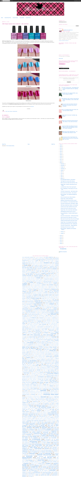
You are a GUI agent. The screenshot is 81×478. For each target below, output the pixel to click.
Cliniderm (55, 282)
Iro (40, 316)
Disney (50, 290)
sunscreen (52, 470)
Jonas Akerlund (37, 323)
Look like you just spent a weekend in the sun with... (69, 206)
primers (48, 463)
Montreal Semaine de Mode (39, 356)
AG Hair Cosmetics (48, 257)
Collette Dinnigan (48, 283)
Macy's (28, 346)
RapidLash (24, 380)
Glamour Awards (41, 306)
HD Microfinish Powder (27, 309)
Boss (29, 272)
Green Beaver (25, 308)
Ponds (41, 374)
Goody (38, 307)
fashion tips (32, 440)
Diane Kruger (24, 290)
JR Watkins (40, 317)
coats (33, 431)
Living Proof (49, 342)
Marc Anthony (53, 347)
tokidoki (55, 472)
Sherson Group (25, 394)
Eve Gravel (29, 299)
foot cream (54, 440)
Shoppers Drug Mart (51, 394)
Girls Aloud (46, 305)
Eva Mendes (53, 298)
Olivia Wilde (30, 366)
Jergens (39, 321)
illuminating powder (27, 449)
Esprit (28, 298)
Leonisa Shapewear (27, 340)
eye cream (33, 436)
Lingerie (57, 340)
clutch (29, 431)
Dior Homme (40, 290)
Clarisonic (38, 282)
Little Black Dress (40, 342)
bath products (30, 424)
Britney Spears (29, 273)
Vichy (50, 415)
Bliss (38, 271)
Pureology (48, 376)
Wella (34, 418)
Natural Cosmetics (41, 359)
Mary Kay (38, 349)
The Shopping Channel (45, 407)
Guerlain (37, 308)
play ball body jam (26, 462)
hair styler (41, 446)
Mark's (55, 348)
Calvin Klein (39, 274)
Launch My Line (44, 338)
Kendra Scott (44, 330)
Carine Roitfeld (54, 275)
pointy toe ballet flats (35, 462)
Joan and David (39, 322)
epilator (29, 435)
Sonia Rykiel (48, 398)
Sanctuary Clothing (47, 388)
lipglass (24, 453)
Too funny (52, 409)
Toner (38, 409)
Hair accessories (53, 309)
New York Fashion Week (28, 362)
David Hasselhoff (51, 288)
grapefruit (24, 444)
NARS (23, 358)
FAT (39, 299)
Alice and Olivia (50, 259)
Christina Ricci (56, 281)
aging (38, 423)
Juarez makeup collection (32, 324)
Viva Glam (57, 416)
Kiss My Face (39, 332)
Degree (35, 289)
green (30, 444)
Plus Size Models (35, 374)
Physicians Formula (53, 373)
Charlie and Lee (31, 279)
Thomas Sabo (30, 408)
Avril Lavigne (35, 265)
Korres (57, 332)
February (62, 231)
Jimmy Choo (24, 322)
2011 (61, 240)
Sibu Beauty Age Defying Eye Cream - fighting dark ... (69, 223)
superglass (24, 471)
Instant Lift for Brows (33, 316)
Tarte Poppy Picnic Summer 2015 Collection (68, 181)
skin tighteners (34, 468)
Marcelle (33, 348)
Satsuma (29, 389)
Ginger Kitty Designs (28, 305)
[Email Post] (3, 110)
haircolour (55, 446)
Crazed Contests (15, 17)
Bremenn (53, 272)
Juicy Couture (42, 324)
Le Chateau (33, 339)
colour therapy (46, 431)
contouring (45, 432)
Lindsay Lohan (50, 340)
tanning (24, 472)
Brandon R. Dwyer (47, 272)
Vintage (48, 416)
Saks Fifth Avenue (25, 388)
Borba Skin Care (54, 271)
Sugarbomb (55, 401)
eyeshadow (36, 439)
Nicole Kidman (44, 362)
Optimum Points (50, 366)
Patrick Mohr (37, 371)
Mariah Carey (42, 348)
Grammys (55, 307)
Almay (37, 260)
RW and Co (24, 379)
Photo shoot (26, 373)
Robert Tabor (26, 383)
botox (23, 427)
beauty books (41, 424)
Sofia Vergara (30, 398)
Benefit (45, 267)
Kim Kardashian (37, 331)
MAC (45, 345)
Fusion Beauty (29, 304)
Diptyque (46, 290)
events (44, 435)
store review (40, 469)
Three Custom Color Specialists (42, 408)
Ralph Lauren (49, 379)
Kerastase (51, 330)
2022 (61, 151)
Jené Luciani (34, 321)
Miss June (42, 354)
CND (6, 111)
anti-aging (44, 423)
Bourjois (33, 272)
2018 (61, 157)
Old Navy (55, 365)
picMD (40, 461)
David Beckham (44, 288)
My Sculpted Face (41, 357)
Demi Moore (41, 289)
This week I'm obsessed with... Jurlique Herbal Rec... (69, 225)
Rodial (44, 384)
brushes (44, 427)
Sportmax (28, 399)
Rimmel (47, 382)
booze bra (55, 426)
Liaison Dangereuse (36, 340)
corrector (53, 432)
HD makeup (36, 309)
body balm (50, 425)
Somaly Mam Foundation (39, 398)
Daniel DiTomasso (36, 288)
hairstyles (24, 447)
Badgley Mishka (51, 265)
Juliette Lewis (49, 325)
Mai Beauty (55, 346)
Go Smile (25, 307)
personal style (33, 461)
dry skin (51, 434)
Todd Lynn (33, 409)
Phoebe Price (56, 372)
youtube (30, 476)
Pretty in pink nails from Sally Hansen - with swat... (69, 217)
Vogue (34, 417)
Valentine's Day (34, 414)
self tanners (53, 464)
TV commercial (46, 403)
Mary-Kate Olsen (47, 349)
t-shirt (41, 471)
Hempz (38, 313)
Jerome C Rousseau (47, 321)
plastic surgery (53, 461)
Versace (45, 415)
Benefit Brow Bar (53, 267)
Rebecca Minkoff (44, 380)
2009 (61, 243)
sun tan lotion (43, 470)
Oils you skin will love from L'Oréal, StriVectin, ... (68, 197)
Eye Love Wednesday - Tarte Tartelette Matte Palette (69, 201)
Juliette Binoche (41, 325)
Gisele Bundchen (54, 305)
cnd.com (32, 106)
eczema (57, 434)
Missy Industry (56, 354)
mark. (57, 454)
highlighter (38, 448)
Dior (34, 290)
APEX (23, 258)
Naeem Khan (43, 358)
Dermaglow (54, 289)
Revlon (34, 382)
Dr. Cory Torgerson (54, 291)
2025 (61, 146)
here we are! (61, 58)
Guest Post (45, 308)
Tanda (53, 403)
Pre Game (52, 374)
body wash (42, 426)
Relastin (46, 381)
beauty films (50, 424)
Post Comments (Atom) (10, 145)
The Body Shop (40, 406)
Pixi (25, 374)
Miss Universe (48, 354)
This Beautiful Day (63, 248)
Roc (41, 383)
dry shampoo (44, 434)
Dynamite (45, 292)
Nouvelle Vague (31, 364)
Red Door (28, 381)
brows (37, 427)
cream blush (37, 433)
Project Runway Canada (52, 375)
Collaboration (40, 283)
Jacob (53, 317)
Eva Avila (48, 298)
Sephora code (54, 390)
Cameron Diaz (47, 274)
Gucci (31, 308)
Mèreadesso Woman (53, 357)
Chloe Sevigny (52, 280)
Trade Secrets (26, 411)
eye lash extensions (44, 436)
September (63, 168)
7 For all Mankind (39, 257)
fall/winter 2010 (49, 439)
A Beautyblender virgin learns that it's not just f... (68, 211)
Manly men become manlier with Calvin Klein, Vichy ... (69, 182)
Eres (57, 297)
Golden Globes (32, 307)
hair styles (48, 446)
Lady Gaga (40, 337)
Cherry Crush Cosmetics (37, 280)
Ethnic (43, 298)
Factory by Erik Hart (46, 299)
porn (48, 462)
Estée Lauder (35, 298)
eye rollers (54, 436)
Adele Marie (41, 258)
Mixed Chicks (26, 355)
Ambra (52, 260)
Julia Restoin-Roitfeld (53, 324)
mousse (38, 457)
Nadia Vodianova (30, 358)
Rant (55, 379)
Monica (51, 355)
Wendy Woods (40, 418)
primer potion (41, 463)
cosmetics (24, 433)
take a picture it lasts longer (50, 471)
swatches (15, 111)
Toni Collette (45, 409)
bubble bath (54, 427)
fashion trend (40, 440)
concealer (25, 432)
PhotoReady (34, 373)
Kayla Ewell (52, 329)
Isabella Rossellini (54, 316)
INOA (50, 315)
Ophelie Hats (42, 366)
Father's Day (38, 301)
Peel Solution (51, 371)
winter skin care (45, 475)
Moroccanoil (49, 356)
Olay (37, 365)
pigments (45, 461)
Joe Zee (53, 322)
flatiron (47, 440)
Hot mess (24, 315)
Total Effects (47, 410)
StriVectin (35, 401)
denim (23, 434)
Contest (24, 284)
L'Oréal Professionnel (48, 334)
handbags (24, 448)
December (62, 163)
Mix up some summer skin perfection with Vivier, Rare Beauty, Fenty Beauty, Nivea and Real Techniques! (69, 105)
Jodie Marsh (47, 322)
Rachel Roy (41, 379)
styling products (52, 469)
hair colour (25, 445)
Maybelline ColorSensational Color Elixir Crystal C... (69, 200)
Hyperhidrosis (41, 315)
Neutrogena (33, 360)
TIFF (39, 403)
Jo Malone (31, 322)
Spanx (23, 399)
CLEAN (23, 274)
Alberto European (27, 259)
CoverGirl (51, 284)
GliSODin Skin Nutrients (50, 306)
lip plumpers (34, 452)
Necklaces (49, 359)
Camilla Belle (54, 274)
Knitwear (52, 332)
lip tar (56, 452)
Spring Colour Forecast (50, 399)
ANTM (56, 257)
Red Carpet (52, 380)
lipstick (47, 453)
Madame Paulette (34, 346)
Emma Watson (29, 297)
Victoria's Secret (32, 416)
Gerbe (57, 304)
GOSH (35, 304)
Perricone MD (26, 372)
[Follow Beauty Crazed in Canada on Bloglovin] (62, 64)
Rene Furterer (53, 381)
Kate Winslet (29, 329)
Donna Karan (31, 291)
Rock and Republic (53, 383)
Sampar (40, 388)
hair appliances (38, 444)
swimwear (36, 471)
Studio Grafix (43, 401)
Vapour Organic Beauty (53, 414)
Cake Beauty (30, 274)
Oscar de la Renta (45, 367)
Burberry (43, 273)
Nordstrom (47, 363)
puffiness (31, 464)
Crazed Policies (28, 17)
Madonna (41, 346)
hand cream (33, 447)
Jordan (23, 324)
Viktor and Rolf (42, 416)
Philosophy (48, 372)
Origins (26, 367)
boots (49, 426)
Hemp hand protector (31, 313)
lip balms (25, 452)
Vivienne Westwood (27, 417)
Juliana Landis (25, 325)
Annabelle (47, 262)
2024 (61, 148)
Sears (50, 389)
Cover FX (44, 284)
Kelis (30, 330)
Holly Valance (43, 314)
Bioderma (54, 268)
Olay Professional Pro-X (46, 365)
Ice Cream (55, 315)
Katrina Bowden (37, 329)
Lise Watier (30, 342)
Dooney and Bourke (40, 291)
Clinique (24, 283)
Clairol (25, 282)
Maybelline (52, 350)
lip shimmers (43, 452)
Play (29, 374)
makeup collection (44, 454)
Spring (32, 399)
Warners (29, 418)
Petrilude (36, 372)
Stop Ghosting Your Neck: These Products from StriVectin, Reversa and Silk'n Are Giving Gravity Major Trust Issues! (70, 138)
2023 (61, 149)
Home (2, 17)
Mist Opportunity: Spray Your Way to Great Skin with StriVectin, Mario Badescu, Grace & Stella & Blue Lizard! (70, 99)
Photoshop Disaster (42, 373)
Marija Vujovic (50, 348)
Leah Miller (39, 339)
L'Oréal (24, 334)
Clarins (31, 282)
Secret (26, 390)
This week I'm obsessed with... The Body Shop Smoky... (70, 215)
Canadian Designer (26, 275)
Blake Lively (25, 271)
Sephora (43, 390)
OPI (42, 364)
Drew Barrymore (27, 292)
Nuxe (38, 364)
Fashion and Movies (47, 300)
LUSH (51, 335)
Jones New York (54, 323)
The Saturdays (33, 407)
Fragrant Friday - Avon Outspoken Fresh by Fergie (69, 222)
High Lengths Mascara (34, 314)
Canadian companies (38, 275)
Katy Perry (44, 329)
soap (47, 468)
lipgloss (32, 453)
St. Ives (27, 400)
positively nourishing (54, 462)
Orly (38, 367)
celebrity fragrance (46, 428)
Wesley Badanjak (47, 418)
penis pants (55, 460)
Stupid (49, 401)
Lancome (54, 337)
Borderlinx (24, 272)
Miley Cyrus (28, 354)
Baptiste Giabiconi (39, 266)
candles (24, 428)
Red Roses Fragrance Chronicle (37, 381)
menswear (41, 456)
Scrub (45, 389)
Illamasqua (24, 316)
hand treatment (53, 447)
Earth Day (51, 292)
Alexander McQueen (40, 259)
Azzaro (40, 265)
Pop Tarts (46, 374)
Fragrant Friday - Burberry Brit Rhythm (67, 198)
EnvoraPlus (45, 297)
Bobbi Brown (45, 271)
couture (30, 433)
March (62, 178)
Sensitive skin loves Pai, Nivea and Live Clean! (68, 208)
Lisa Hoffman (52, 341)
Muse (35, 357)
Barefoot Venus (53, 266)
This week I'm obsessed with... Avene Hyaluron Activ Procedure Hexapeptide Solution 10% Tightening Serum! (70, 88)
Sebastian (56, 389)
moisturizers (27, 457)
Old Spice (24, 366)
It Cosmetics (33, 317)
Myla (47, 357)
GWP (40, 304)
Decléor (30, 289)
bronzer (29, 427)
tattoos (29, 472)
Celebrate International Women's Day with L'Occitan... (69, 220)
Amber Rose (47, 260)
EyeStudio (35, 299)
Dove (46, 291)
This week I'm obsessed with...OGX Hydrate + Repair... (69, 203)
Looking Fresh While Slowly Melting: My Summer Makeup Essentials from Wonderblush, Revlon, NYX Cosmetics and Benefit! (70, 127)
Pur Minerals (41, 376)
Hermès (25, 314)
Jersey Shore (55, 321)
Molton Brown (46, 355)
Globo (57, 306)
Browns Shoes (37, 273)
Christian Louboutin (38, 281)
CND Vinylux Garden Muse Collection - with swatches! (15, 23)
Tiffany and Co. (25, 409)
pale (35, 460)
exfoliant (51, 435)
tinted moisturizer (46, 472)
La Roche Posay (32, 337)
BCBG (45, 265)
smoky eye (41, 468)
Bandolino (31, 266)
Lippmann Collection (34, 341)
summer (24, 470)
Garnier (51, 304)
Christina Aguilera (47, 281)
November (62, 165)
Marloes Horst (25, 349)
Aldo (33, 259)
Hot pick (30, 315)
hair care (54, 444)
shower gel (34, 467)
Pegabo (57, 371)
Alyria (42, 260)
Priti (36, 375)
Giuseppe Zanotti (25, 306)
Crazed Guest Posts (8, 17)
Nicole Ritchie (51, 362)
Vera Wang (38, 415)
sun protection (33, 470)
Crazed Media (22, 17)
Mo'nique (32, 355)
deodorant (29, 434)
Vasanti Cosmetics (28, 415)
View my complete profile (63, 40)
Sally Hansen (34, 388)
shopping (26, 467)
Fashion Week (38, 300)
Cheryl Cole (46, 280)
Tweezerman (54, 411)
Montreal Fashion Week (28, 356)
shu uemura (43, 467)
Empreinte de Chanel (38, 297)
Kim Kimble (44, 331)
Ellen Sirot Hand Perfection (51, 296)
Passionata (31, 371)
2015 (61, 162)
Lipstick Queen (44, 341)
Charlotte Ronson (48, 279)
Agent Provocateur (54, 258)
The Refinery (55, 406)
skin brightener (53, 467)
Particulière (24, 371)
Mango (46, 347)
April (62, 176)
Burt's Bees (51, 273)
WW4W (51, 417)
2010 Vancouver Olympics (28, 257)
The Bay (31, 406)
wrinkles (24, 476)
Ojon (33, 365)
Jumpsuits (55, 325)
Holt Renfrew (52, 314)
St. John (31, 400)
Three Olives (54, 408)
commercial (54, 431)
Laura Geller (51, 338)
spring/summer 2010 (30, 469)
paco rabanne (29, 460)
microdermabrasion (51, 456)
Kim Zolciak (50, 331)
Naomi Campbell (51, 358)
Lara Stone (29, 338)
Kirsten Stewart (31, 332)
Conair (55, 283)
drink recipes (36, 434)
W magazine (46, 417)
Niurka (36, 363)
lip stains (49, 452)
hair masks (49, 445)
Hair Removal (43, 309)
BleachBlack (32, 271)
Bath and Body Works (27, 267)
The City (49, 406)
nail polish (10, 111)
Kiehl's (30, 331)
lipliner (41, 453)
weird (37, 475)
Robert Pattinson (55, 382)
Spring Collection (40, 399)
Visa (52, 416)
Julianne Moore (33, 325)
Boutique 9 (40, 272)
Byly (57, 273)
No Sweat (41, 363)
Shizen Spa (40, 394)
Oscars (53, 367)
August (62, 170)
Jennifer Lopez (26, 321)
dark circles (54, 433)
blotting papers (34, 425)
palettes (41, 460)
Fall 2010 (55, 299)
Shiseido (33, 394)
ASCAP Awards (28, 258)
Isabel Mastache (45, 316)
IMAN (47, 315)
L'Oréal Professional (35, 334)
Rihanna (41, 382)
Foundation (39, 302)
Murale (28, 357)
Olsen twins (36, 366)
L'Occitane (53, 333)
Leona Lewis (56, 339)
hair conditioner (37, 445)
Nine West (30, 363)
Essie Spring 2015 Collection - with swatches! (68, 179)
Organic (57, 366)
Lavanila (28, 339)
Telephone (25, 406)
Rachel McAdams (33, 379)
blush (42, 425)
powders (26, 463)
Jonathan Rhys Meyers (45, 323)
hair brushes (47, 444)
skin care (25, 468)
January (62, 233)
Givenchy (33, 306)
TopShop (32, 410)
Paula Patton (44, 371)
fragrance (33, 441)
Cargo (47, 275)
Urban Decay (25, 414)
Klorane (46, 332)
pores (43, 462)
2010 (61, 241)
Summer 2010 (25, 402)
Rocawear (46, 383)
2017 (61, 159)
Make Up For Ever (27, 347)
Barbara (46, 266)
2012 (61, 238)
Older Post (53, 144)
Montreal (56, 355)
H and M (55, 308)
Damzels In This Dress (26, 288)
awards (52, 423)
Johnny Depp (30, 323)
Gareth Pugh (45, 304)
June (62, 173)
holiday (47, 448)
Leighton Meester (48, 339)
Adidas (46, 258)
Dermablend (47, 289)
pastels (50, 460)
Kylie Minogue (45, 333)
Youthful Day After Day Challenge (35, 420)
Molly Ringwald (39, 355)
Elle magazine (41, 296)
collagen (39, 431)
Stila (28, 401)
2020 (61, 154)
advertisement (32, 423)
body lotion (32, 426)
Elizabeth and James (31, 296)
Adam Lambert (35, 258)
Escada (24, 298)
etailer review (36, 435)
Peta (32, 372)
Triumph (38, 411)
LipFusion (26, 341)
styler (45, 469)
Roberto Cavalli (34, 383)
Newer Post (4, 144)
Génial (50, 308)
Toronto (38, 410)
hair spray (33, 446)
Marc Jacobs (25, 348)
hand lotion (44, 447)
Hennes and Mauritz (45, 313)
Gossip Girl (49, 307)
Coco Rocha (32, 283)
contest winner (36, 432)
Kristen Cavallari (27, 333)
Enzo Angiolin (51, 297)
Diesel (30, 290)
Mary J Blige (32, 349)
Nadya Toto (37, 358)
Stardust (43, 400)
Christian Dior (29, 281)
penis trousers (25, 461)
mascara (29, 456)
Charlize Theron (39, 279)
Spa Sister (55, 398)
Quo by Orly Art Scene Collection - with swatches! (69, 192)
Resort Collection (26, 382)
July (61, 171)
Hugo (35, 315)
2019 (61, 156)
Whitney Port (54, 418)
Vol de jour (40, 417)
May (61, 175)
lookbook (56, 453)
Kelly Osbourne (36, 330)
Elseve (23, 297)
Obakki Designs (50, 364)
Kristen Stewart (37, 333)
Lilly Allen (43, 340)
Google (43, 307)
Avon (26, 265)
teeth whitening (36, 472)
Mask (54, 349)
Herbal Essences (54, 313)
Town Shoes (54, 410)
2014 (61, 235)
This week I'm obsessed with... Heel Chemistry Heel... (69, 191)
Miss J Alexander (35, 354)
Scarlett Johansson (36, 389)
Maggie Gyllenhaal (48, 346)
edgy (25, 435)
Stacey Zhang (37, 400)
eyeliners (25, 439)
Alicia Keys (32, 260)
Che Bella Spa (28, 280)
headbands (31, 448)
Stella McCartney (50, 400)
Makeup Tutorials (39, 347)
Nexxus (37, 362)
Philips (41, 372)
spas (52, 468)
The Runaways (25, 407)
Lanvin (23, 338)
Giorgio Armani (37, 305)
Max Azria (40, 350)
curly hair (46, 433)
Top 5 (28, 410)
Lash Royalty (36, 338)
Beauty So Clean (38, 267)
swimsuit (30, 471)
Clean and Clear (47, 282)
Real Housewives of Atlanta (33, 380)
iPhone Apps (54, 448)
